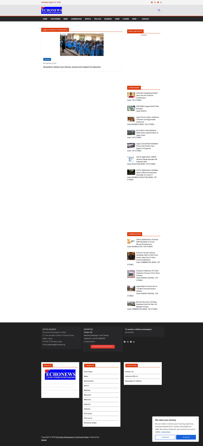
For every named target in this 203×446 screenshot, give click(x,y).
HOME (45, 19)
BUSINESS (108, 19)
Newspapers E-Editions (133, 381)
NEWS (66, 19)
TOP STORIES (55, 19)
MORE (134, 19)
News (86, 376)
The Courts (88, 418)
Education (87, 395)
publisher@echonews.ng (56, 345)
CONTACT (145, 19)
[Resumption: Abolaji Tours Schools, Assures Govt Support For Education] (81, 44)
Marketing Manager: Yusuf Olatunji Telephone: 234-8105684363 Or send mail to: (96, 335)
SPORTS (88, 19)
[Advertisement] (145, 62)
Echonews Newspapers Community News (72, 437)
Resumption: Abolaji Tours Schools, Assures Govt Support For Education (72, 67)
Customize (165, 437)
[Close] (196, 418)
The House (88, 414)
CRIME (117, 19)
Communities (89, 381)
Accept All (186, 437)
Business (87, 390)
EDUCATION (47, 59)
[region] (175, 429)
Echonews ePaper (90, 423)
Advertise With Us (131, 376)
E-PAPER (126, 19)
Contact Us (129, 372)
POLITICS (97, 19)
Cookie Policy (165, 432)
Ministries (87, 400)
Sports (86, 386)
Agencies (87, 404)
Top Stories (88, 372)
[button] (137, 18)
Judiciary (87, 409)
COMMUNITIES (76, 19)
